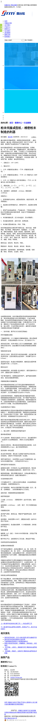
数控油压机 (27, 712)
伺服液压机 (20, 712)
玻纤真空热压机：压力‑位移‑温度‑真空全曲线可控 (20, 637)
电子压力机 (29, 710)
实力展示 (7, 31)
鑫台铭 (10, 137)
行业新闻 (27, 123)
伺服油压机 (12, 712)
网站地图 (14, 5)
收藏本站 (7, 5)
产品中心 (7, 27)
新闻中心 (7, 29)
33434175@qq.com (16, 677)
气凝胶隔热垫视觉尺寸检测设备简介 (16, 641)
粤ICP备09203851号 (10, 718)
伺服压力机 (8, 23)
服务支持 (7, 34)
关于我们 (7, 25)
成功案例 (7, 32)
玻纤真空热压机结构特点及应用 (14, 639)
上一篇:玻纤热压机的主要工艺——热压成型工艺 (16, 623)
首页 (5, 21)
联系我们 (7, 36)
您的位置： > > (16, 123)
